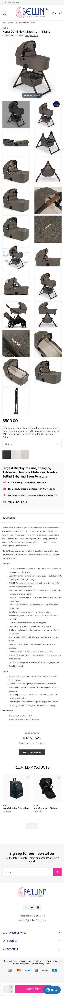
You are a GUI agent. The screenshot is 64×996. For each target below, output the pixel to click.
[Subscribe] (57, 872)
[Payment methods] (9, 970)
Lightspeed (26, 964)
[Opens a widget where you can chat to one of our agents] (52, 990)
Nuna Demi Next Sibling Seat (14, 808)
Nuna (5, 27)
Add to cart (33, 989)
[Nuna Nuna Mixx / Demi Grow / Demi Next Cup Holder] (47, 788)
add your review (31, 35)
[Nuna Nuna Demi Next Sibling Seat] (17, 788)
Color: (6, 437)
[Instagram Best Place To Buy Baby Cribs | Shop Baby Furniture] (38, 907)
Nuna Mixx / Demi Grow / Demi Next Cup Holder (45, 808)
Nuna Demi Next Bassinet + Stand (22, 23)
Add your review (32, 752)
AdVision (48, 964)
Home (4, 23)
